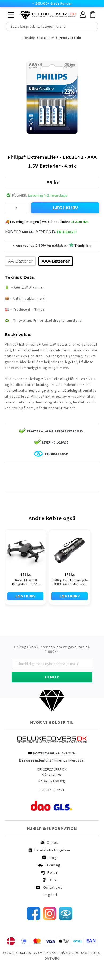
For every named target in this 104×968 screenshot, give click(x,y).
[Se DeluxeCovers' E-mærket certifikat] (65, 919)
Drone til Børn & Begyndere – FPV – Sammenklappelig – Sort (25, 582)
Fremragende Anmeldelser (40, 245)
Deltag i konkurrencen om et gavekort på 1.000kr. (52, 649)
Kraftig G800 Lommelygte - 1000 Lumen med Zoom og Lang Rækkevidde (69, 582)
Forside (30, 37)
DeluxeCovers (26, 953)
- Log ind (49, 894)
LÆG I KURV (65, 208)
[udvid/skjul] (8, 14)
